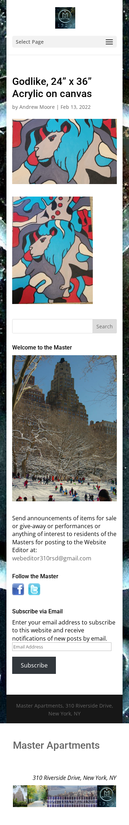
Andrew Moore (37, 106)
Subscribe (34, 665)
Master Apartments (56, 745)
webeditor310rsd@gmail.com (51, 558)
